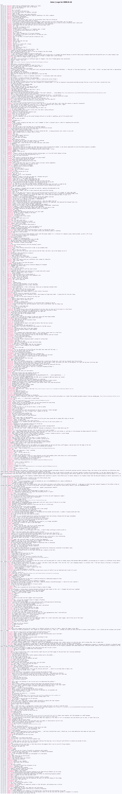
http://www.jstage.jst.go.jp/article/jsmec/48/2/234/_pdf (39, 715)
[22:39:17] (3, 767)
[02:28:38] (3, 109)
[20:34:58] (3, 565)
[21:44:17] (3, 699)
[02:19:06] (3, 89)
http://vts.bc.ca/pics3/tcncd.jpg (23, 492)
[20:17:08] (3, 560)
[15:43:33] (3, 432)
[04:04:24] (3, 370)
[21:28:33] (3, 635)
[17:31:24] (3, 503)
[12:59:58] (3, 386)
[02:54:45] (3, 215)
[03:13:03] (3, 292)
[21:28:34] (3, 637)
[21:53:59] (3, 702)
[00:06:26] (3, 20)
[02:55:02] (3, 218)
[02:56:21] (3, 224)
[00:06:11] (3, 19)
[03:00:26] (3, 237)
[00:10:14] (3, 23)
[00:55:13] (3, 31)
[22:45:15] (3, 786)
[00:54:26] (3, 28)
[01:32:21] (3, 56)
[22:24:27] (3, 747)
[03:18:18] (3, 328)
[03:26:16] (3, 355)
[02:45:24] (3, 187)
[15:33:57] (3, 418)
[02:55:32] (3, 221)
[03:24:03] (3, 351)
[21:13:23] (3, 594)
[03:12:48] (3, 290)
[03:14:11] (3, 299)
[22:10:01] (3, 718)
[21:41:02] (3, 687)
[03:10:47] (3, 283)
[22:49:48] (3, 790)
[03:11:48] (3, 286)
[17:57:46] (3, 530)
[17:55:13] (3, 521)
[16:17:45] (3, 463)
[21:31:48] (3, 655)
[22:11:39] (3, 723)
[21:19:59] (3, 609)
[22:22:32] (3, 732)
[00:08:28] (3, 22)
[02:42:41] (3, 172)
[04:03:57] (3, 367)
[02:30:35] (3, 117)
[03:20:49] (3, 338)
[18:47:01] (3, 535)
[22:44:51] (3, 785)
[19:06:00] (3, 548)
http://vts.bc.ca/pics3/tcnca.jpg (37, 500)
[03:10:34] (3, 281)
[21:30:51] (3, 650)
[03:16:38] (3, 316)
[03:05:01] (3, 259)
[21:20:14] (3, 610)
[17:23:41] (3, 491)
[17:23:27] (3, 490)
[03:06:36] (3, 263)
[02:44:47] (3, 183)
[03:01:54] (3, 242)
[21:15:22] (3, 602)
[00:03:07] (3, 13)
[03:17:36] (3, 320)
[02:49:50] (3, 196)
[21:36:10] (3, 673)
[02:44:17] (3, 180)
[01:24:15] (3, 52)
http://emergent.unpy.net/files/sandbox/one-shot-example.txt (43, 695)
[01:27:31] (3, 54)
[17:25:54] (3, 499)
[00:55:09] (3, 30)
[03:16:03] (3, 312)
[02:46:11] (3, 190)
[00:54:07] (3, 27)
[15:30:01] (3, 404)
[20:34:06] (3, 564)
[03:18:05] (3, 325)
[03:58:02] (3, 360)
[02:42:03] (3, 169)
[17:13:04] (3, 475)
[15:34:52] (3, 422)
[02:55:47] (3, 222)
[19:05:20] (3, 545)
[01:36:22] (3, 65)
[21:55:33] (3, 703)
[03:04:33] (3, 254)
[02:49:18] (3, 194)
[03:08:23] (3, 271)
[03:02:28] (3, 245)
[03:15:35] (3, 310)
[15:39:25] (3, 429)
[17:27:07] (3, 501)
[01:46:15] (3, 70)
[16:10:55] (3, 448)
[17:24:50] (3, 493)
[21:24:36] (3, 618)
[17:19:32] (3, 482)
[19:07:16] (3, 554)
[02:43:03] (3, 173)
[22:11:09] (3, 722)
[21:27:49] (3, 631)
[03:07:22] (3, 268)
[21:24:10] (3, 617)
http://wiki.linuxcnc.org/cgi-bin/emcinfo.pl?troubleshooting (27, 100)
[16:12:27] (3, 452)
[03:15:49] (3, 311)
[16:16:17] (3, 459)
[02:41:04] (3, 163)
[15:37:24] (3, 426)
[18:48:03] (3, 537)
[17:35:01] (3, 507)
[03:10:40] (3, 282)
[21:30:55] (3, 651)
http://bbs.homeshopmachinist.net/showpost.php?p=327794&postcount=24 (34, 459)
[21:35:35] (3, 672)
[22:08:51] (3, 712)
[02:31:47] (3, 125)
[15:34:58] (3, 423)
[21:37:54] (3, 683)
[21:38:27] (3, 684)
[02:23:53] (3, 96)
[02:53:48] (3, 206)
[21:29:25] (3, 641)
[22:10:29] (3, 720)
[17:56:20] (3, 526)
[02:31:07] (3, 120)
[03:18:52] (3, 332)
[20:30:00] (3, 562)
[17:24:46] (3, 492)
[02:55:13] (3, 219)
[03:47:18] (3, 358)
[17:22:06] (3, 488)
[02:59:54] (3, 233)
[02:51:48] (3, 201)
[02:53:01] (3, 204)
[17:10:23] (3, 468)
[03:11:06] (3, 284)
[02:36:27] (3, 149)
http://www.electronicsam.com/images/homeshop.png (41, 448)
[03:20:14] (3, 335)
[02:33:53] (3, 139)
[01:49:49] (3, 79)
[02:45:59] (3, 189)
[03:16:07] (3, 313)
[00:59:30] (3, 41)
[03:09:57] (3, 275)
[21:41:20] (3, 688)
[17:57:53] (3, 531)
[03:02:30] (3, 246)
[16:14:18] (3, 455)
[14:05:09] (3, 395)
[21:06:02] (3, 591)
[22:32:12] (3, 758)
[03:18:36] (3, 330)
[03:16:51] (3, 317)
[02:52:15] (3, 202)
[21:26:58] (3, 624)
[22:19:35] (3, 728)
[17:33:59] (3, 506)
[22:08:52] (3, 713)
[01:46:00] (3, 69)
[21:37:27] (3, 677)
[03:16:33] (3, 315)
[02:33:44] (3, 137)
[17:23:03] (3, 489)
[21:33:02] (3, 661)
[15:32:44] (3, 415)
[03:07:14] (3, 267)
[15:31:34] (3, 413)
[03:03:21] (3, 247)
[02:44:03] (3, 178)
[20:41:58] (3, 576)
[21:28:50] (3, 638)
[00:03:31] (3, 14)
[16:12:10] (3, 450)
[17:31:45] (3, 504)
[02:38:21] (3, 159)
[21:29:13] (3, 639)
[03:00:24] (3, 236)
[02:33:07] (3, 134)
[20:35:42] (3, 568)
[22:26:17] (3, 753)
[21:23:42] (3, 616)
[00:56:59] (3, 34)
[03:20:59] (3, 341)
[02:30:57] (3, 118)
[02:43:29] (3, 176)
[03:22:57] (3, 346)
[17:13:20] (3, 477)
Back (2, 4)
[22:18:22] (3, 727)
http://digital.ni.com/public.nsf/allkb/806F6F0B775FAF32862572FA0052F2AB (73, 707)
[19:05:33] (3, 546)
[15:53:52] (3, 441)
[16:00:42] (3, 446)
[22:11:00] (3, 721)
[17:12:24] (3, 472)
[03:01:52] (3, 241)
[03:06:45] (3, 265)
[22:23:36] (3, 738)
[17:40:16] (3, 516)
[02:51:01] (3, 198)
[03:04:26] (3, 253)
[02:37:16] (3, 156)
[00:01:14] (3, 7)
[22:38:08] (3, 764)
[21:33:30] (3, 665)
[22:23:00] (3, 735)
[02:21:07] (3, 93)
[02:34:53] (3, 144)
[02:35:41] (3, 146)
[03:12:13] (3, 288)
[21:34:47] (3, 668)
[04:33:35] (3, 377)
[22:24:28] (3, 748)
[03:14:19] (3, 300)
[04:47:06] (3, 379)
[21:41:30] (3, 690)
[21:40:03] (3, 686)
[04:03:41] (3, 366)
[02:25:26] (3, 104)
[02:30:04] (3, 115)
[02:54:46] (3, 216)
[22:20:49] (3, 729)
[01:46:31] (3, 71)
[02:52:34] (3, 203)
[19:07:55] (3, 555)
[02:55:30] (3, 220)
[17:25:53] (3, 498)
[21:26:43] (3, 622)
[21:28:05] (3, 632)
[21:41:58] (3, 691)
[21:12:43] (3, 592)
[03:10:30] (3, 278)
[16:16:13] (3, 458)
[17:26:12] (3, 500)
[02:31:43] (3, 123)
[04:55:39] (3, 383)
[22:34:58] (3, 761)
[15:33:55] (3, 417)
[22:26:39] (3, 756)
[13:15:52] (3, 387)
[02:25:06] (3, 101)
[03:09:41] (3, 274)
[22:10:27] (3, 719)
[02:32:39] (3, 129)
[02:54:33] (3, 212)
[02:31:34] (3, 122)
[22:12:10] (3, 726)
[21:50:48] (3, 700)
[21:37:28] (3, 678)
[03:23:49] (3, 349)
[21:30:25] (3, 644)
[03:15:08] (3, 307)
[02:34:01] (3, 140)
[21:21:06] (3, 611)
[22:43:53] (3, 777)
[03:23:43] (3, 348)
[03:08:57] (3, 273)
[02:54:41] (3, 214)
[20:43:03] (3, 579)
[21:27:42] (3, 628)
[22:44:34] (3, 782)
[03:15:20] (3, 309)
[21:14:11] (3, 597)
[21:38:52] (3, 685)
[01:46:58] (3, 73)
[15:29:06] (3, 401)
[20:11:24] (3, 558)
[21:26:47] (3, 623)
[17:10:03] (3, 467)
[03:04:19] (3, 251)
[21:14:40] (3, 599)
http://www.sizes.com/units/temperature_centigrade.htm (41, 81)
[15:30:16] (3, 405)
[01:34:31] (3, 64)
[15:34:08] (3, 419)
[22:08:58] (3, 714)
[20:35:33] (3, 566)
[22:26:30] (3, 755)
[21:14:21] (3, 598)
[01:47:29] (3, 75)
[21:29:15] (3, 640)
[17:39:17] (3, 515)
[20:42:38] (3, 578)
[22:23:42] (3, 740)
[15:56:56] (3, 443)
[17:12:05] (3, 469)
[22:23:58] (3, 742)
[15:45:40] (3, 434)
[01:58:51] (3, 85)
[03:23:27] (3, 347)
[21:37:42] (3, 682)
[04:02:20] (3, 364)
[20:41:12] (3, 573)
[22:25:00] (3, 750)
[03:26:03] (3, 354)
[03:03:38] (3, 248)
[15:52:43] (3, 440)
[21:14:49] (3, 600)
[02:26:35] (3, 106)
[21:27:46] (3, 629)
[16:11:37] (3, 449)
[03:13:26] (3, 294)
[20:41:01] (3, 571)
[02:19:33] (3, 90)
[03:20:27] (3, 336)
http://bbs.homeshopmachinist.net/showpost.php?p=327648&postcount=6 (30, 400)
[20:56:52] (3, 587)
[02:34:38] (3, 143)
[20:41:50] (3, 574)
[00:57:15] (3, 35)
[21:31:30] (3, 653)
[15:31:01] (3, 411)
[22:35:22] (3, 762)
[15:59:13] (3, 445)
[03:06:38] (3, 264)
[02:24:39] (3, 98)
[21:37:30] (3, 679)
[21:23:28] (3, 615)
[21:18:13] (3, 605)
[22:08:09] (3, 710)
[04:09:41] (3, 375)
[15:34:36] (3, 420)
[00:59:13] (3, 39)
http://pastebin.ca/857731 (19, 679)
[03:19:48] (3, 333)
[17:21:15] (3, 484)
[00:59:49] (3, 45)
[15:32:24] (3, 414)
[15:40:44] (3, 431)
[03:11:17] (3, 285)
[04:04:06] (3, 368)
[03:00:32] (3, 238)
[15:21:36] (3, 399)
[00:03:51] (3, 15)
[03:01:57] (3, 243)
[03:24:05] (3, 352)
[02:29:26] (3, 111)
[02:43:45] (3, 177)
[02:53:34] (3, 205)
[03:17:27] (3, 319)
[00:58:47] (3, 36)
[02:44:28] (3, 181)
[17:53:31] (3, 519)
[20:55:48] (3, 585)
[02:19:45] (3, 91)
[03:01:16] (3, 240)
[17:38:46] (3, 512)
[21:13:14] (3, 593)
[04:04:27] (3, 371)
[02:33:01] (3, 133)
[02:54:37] (3, 213)
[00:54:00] (3, 26)
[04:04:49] (3, 372)
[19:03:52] (3, 541)
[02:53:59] (3, 207)
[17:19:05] (3, 481)
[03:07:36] (3, 269)
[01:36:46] (3, 66)
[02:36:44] (3, 151)
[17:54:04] (3, 520)
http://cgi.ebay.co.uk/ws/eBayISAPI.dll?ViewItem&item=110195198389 (30, 518)
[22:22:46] (3, 733)
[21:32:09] (3, 657)
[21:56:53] (3, 704)
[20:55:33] (3, 583)
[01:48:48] (3, 77)
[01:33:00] (3, 59)
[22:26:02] (3, 752)
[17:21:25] (3, 486)
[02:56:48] (3, 226)
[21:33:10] (3, 662)
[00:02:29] (3, 11)
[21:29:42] (3, 642)
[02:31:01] (3, 119)
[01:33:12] (3, 62)
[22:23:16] (3, 737)
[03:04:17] (3, 250)
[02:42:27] (3, 171)
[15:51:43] (3, 437)
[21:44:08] (3, 698)
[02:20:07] (3, 92)
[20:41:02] (3, 572)
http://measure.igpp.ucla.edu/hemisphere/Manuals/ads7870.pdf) (40, 192)
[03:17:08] (3, 318)
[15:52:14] (3, 439)
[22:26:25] (3, 754)
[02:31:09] (3, 121)
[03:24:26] (3, 353)
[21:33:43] (3, 666)
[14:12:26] (3, 396)
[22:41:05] (3, 768)
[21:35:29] (3, 670)
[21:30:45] (3, 648)
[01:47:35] (3, 76)
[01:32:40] (3, 58)
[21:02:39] (3, 589)
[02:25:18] (3, 102)
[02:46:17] (3, 191)
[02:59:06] (3, 231)
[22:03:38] (3, 705)
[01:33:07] (3, 61)
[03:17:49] (3, 321)
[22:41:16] (3, 769)
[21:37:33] (3, 680)
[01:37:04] (3, 67)
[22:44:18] (3, 781)
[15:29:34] (3, 402)
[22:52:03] (3, 792)
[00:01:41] (3, 9)
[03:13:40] (3, 296)
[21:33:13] (3, 663)
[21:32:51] (3, 660)
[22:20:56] (3, 730)
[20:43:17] (3, 580)
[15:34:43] (3, 421)
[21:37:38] (3, 681)
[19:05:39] (3, 547)
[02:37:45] (3, 157)
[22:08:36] (3, 711)
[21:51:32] (3, 701)
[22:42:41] (3, 771)
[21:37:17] (3, 676)
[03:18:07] (3, 326)
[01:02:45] (3, 49)
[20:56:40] (3, 586)
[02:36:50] (3, 152)
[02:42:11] (3, 170)
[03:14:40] (3, 302)
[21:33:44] (3, 667)
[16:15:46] (3, 457)
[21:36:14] (3, 674)
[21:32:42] (3, 659)
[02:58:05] (3, 229)
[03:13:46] (3, 297)
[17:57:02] (3, 527)
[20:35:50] (3, 569)
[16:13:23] (3, 454)
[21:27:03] (3, 625)
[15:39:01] (3, 428)
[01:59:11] (3, 86)
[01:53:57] (3, 84)
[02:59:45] (3, 232)
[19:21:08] (3, 556)
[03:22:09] (3, 343)
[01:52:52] (3, 81)
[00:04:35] (3, 17)
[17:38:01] (3, 511)
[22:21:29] (3, 731)
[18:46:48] (3, 533)
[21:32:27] (3, 658)
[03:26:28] (3, 356)
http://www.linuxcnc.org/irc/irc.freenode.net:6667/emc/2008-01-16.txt (54, 388)
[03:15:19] (3, 308)
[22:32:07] (3, 757)
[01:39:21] (3, 68)
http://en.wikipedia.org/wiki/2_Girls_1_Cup (29, 723)
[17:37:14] (3, 510)
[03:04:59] (3, 258)
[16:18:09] (3, 465)
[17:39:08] (3, 513)
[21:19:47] (3, 607)
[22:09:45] (3, 716)
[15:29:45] (3, 403)
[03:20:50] (3, 339)
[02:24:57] (3, 100)
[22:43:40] (3, 775)
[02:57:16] (3, 228)
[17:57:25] (3, 528)
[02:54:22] (3, 210)
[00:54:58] (3, 29)
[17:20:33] (3, 483)
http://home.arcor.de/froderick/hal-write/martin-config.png (42, 573)
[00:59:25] (3, 40)
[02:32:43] (3, 131)
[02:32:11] (3, 127)
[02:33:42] (3, 136)
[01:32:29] (3, 57)
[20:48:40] (3, 581)
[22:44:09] (3, 780)
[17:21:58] (3, 487)
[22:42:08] (3, 770)
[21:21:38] (3, 612)
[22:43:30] (3, 774)
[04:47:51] (3, 380)
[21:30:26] (3, 647)
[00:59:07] (3, 38)
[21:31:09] (3, 652)
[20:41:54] (3, 575)
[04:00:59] (3, 361)
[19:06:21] (3, 550)
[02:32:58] (3, 132)
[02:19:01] (3, 88)
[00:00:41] (3, 6)
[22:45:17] (3, 787)
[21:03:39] (3, 590)
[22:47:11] (3, 789)
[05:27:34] (3, 385)
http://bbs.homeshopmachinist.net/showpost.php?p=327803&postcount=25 (38, 466)
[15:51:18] (3, 435)
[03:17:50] (3, 323)
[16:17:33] (3, 460)
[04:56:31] (3, 384)
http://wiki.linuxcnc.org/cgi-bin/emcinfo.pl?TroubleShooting (27, 102)
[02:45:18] (3, 186)
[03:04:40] (3, 256)
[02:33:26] (3, 135)
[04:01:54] (3, 363)
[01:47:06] (3, 74)
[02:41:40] (3, 167)
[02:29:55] (3, 114)
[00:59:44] (3, 44)
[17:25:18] (3, 494)
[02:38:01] (3, 158)
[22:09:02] (3, 715)
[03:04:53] (3, 257)
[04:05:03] (3, 373)
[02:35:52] (3, 148)
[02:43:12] (3, 175)
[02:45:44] (3, 188)
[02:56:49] (3, 227)
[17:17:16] (3, 478)
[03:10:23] (3, 277)
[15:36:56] (3, 424)
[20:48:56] (3, 582)
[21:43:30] (3, 696)
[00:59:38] (3, 42)
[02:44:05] (3, 179)
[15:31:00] (3, 410)
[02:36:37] (3, 150)
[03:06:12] (3, 262)
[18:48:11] (3, 538)
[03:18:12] (3, 327)
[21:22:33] (3, 614)
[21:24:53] (3, 620)
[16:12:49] (3, 453)
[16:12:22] (3, 451)
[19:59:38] (3, 557)
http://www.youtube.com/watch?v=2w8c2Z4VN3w (25, 729)
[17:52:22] (3, 518)
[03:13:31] (3, 295)
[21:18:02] (3, 604)
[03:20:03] (3, 334)
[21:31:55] (3, 656)
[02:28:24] (3, 108)
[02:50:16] (3, 197)
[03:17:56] (3, 324)
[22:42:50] (3, 772)
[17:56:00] (3, 523)
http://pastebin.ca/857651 (34, 563)
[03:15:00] (3, 306)
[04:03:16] (3, 365)
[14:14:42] (3, 398)
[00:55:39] (3, 33)
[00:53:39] (3, 24)
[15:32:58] (3, 416)
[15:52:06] (3, 438)
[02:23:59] (3, 97)
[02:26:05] (3, 105)
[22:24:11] (3, 744)
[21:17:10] (3, 603)
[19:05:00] (3, 543)
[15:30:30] (3, 407)
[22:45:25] (3, 788)
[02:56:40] (3, 225)
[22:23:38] (3, 739)
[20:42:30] (3, 577)
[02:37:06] (3, 154)
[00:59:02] (3, 37)
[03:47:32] (3, 359)
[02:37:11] (3, 155)
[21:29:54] (3, 643)
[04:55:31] (3, 382)
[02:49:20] (3, 195)
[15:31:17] (3, 412)
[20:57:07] (3, 588)
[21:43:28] (3, 695)
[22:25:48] (3, 751)
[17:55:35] (3, 522)
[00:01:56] (3, 10)
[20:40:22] (3, 570)
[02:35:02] (3, 145)
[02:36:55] (3, 153)
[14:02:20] (3, 394)
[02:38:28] (3, 161)
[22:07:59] (3, 709)
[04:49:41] (3, 381)
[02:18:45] (3, 87)
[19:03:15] (3, 540)
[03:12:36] (3, 289)
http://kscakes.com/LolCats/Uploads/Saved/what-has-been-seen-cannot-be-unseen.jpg (34, 716)
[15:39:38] (3, 430)
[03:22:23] (3, 344)
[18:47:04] (3, 536)
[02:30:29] (3, 116)
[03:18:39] (3, 331)
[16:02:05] (3, 447)
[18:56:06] (3, 539)
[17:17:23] (3, 480)
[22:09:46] (3, 717)
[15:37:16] (3, 425)
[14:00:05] (3, 393)
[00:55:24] (3, 32)
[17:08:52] (3, 466)
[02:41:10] (3, 164)
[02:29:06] (3, 110)
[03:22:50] (3, 345)
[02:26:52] (3, 107)
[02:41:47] (3, 168)
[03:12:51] (3, 291)
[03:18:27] (3, 329)
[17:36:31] (3, 509)
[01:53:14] (3, 82)
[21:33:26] (3, 664)
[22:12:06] (3, 725)
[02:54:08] (3, 209)
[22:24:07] (3, 743)
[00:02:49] (3, 12)
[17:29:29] (3, 502)
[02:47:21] (3, 192)
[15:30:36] (3, 408)
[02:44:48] (3, 184)
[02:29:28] (3, 112)
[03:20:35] (3, 337)
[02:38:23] (3, 160)
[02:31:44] (3, 124)
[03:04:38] (3, 255)
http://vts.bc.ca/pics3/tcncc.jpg (23, 498)
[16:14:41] (3, 456)
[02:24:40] (3, 99)
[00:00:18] (3, 5)
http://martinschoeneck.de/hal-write (110, 396)
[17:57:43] (3, 529)
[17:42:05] (3, 517)
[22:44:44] (3, 783)
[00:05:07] (3, 18)
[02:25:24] (3, 103)
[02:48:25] (3, 193)
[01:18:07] (3, 50)
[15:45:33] (3, 433)
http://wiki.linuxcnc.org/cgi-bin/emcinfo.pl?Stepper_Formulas (31, 62)
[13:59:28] (3, 390)
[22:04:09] (3, 707)
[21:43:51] (3, 697)
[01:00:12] (3, 48)
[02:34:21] (3, 141)
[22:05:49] (3, 708)
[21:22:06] (3, 613)
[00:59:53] (3, 46)
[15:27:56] (3, 400)
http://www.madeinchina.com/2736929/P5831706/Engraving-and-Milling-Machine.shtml (84, 92)
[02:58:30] (3, 230)
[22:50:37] (3, 791)
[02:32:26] (3, 128)
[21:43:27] (3, 694)
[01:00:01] (3, 47)
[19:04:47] (3, 542)
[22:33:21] (3, 760)
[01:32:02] (3, 55)
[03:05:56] (3, 260)
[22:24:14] (3, 745)
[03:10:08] (3, 276)
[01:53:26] (3, 83)
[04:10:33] (3, 376)
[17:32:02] (3, 505)
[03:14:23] (3, 301)
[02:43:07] (3, 174)
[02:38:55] (3, 162)
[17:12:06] (3, 470)
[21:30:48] (3, 649)
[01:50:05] (3, 80)
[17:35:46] (3, 508)
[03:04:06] (3, 249)
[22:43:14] (3, 773)
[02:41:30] (3, 166)
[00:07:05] (3, 21)
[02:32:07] (3, 126)
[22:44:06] (3, 779)
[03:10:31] (3, 279)
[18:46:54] (3, 534)
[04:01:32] (3, 362)
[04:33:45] (3, 378)
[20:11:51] (3, 559)
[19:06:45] (3, 552)
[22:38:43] (3, 765)
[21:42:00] (3, 692)
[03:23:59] (3, 350)
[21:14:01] (3, 595)
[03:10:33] (3, 280)
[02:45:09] (3, 185)
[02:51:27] (3, 199)
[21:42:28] (3, 693)
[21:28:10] (3, 633)
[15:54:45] (3, 442)
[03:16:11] (3, 314)
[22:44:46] (3, 784)
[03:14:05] (3, 298)
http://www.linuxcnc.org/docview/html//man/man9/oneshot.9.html (33, 631)
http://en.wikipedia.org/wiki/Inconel (20, 447)
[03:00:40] (3, 239)
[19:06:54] (3, 553)
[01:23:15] (3, 51)
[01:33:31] (3, 63)
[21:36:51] (3, 675)
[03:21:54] (3, 342)
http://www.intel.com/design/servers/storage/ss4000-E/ (34, 557)
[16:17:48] (3, 464)
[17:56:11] (3, 524)
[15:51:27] (3, 436)
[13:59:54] (3, 391)
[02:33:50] (3, 138)
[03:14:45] (3, 303)
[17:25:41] (3, 496)
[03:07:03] (3, 266)
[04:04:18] (3, 369)
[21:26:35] (3, 621)
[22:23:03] (3, 736)
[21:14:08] (3, 596)
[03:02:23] (3, 244)
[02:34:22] (3, 142)
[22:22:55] (3, 734)
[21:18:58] (3, 606)
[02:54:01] (3, 208)
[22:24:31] (3, 749)
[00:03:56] (3, 16)
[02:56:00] (3, 223)
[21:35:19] (3, 669)
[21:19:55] (3, 608)
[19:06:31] (3, 551)
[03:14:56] (3, 304)
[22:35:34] (3, 763)
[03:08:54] (3, 272)
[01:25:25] (3, 53)
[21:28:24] (3, 634)
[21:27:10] (3, 626)
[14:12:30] (3, 397)
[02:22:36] (3, 94)
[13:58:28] (3, 389)
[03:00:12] (3, 234)
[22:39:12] (3, 766)
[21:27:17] (3, 627)
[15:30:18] (3, 406)
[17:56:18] (3, 525)
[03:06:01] (3, 261)
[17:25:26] (3, 495)
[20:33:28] (3, 563)
